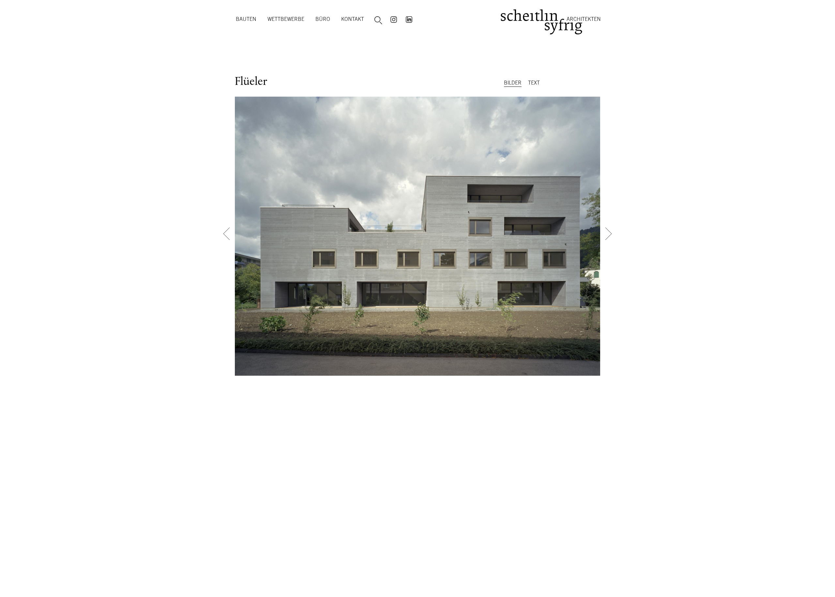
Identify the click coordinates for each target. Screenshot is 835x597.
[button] (226, 234)
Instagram (394, 19)
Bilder (513, 83)
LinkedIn (410, 19)
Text (534, 83)
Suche (379, 20)
